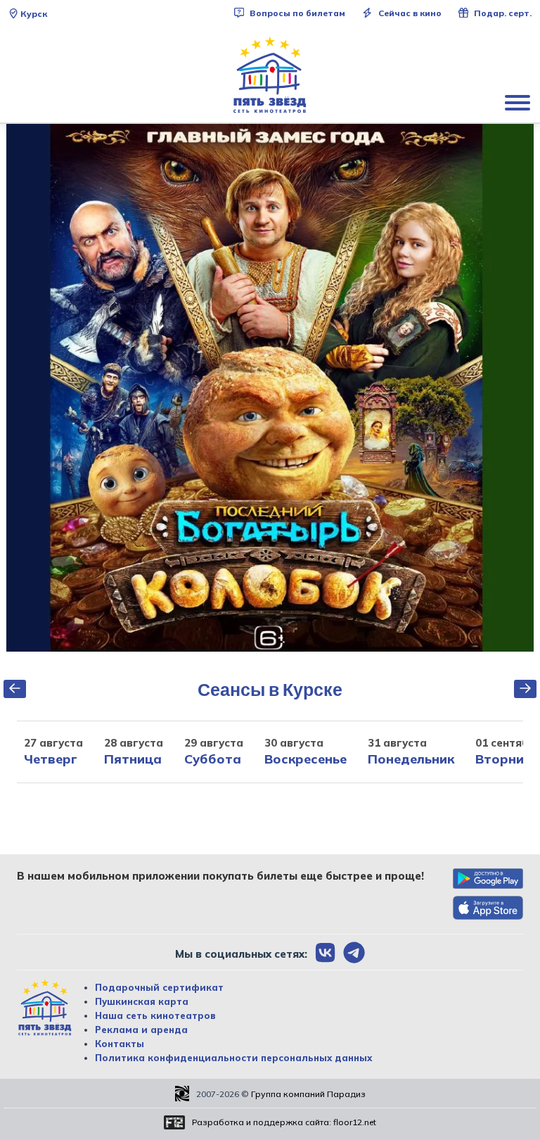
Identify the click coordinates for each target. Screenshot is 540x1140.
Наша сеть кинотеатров (155, 1015)
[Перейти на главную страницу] (270, 75)
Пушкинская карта (141, 1001)
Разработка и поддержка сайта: (284, 1122)
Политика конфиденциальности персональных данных (233, 1057)
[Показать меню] (519, 102)
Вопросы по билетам (296, 13)
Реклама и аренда (141, 1029)
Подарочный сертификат (159, 987)
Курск (33, 13)
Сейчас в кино (409, 13)
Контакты (119, 1043)
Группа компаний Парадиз (308, 1094)
